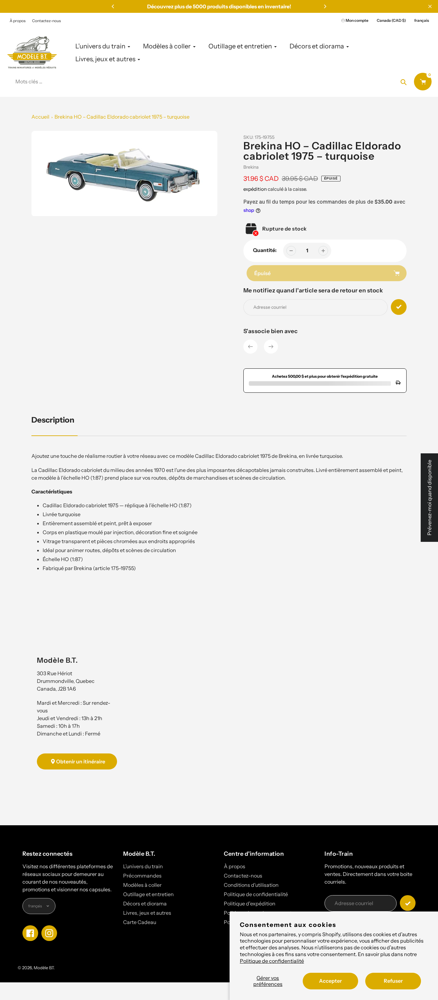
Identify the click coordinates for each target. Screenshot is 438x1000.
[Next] (325, 6)
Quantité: (265, 250)
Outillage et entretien (148, 894)
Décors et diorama (145, 903)
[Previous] (113, 6)
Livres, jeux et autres (147, 913)
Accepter (330, 981)
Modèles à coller (142, 885)
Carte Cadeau (139, 922)
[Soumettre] (408, 903)
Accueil (40, 116)
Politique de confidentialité (272, 961)
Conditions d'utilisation (251, 885)
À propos (18, 20)
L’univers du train (143, 866)
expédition (255, 189)
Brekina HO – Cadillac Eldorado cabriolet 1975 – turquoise (122, 116)
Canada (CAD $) (391, 20)
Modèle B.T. (44, 967)
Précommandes (142, 875)
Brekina (250, 167)
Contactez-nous (46, 20)
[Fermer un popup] (430, 6)
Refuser (393, 981)
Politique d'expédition (249, 903)
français (421, 20)
